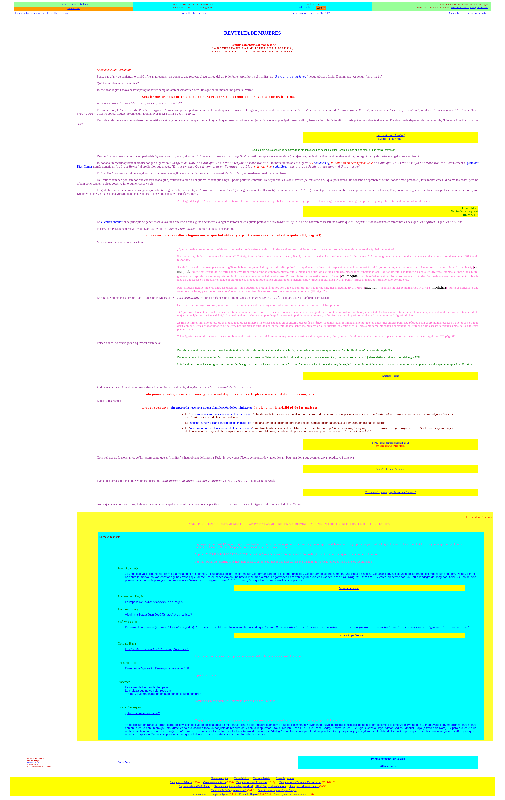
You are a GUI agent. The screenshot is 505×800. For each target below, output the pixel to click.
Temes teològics (219, 778)
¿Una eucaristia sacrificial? (142, 713)
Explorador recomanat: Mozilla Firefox (42, 13)
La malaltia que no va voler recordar (148, 690)
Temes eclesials (261, 778)
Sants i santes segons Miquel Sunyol (277, 790)
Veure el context (349, 588)
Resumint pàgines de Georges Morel (233, 786)
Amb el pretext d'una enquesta (290, 794)
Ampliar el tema (390, 375)
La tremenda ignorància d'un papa (146, 687)
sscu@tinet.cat (33, 762)
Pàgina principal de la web (388, 758)
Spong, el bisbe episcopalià (304, 786)
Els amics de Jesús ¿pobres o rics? (229, 790)
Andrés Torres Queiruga (347, 728)
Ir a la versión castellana (74, 4)
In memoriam (199, 794)
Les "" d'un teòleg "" (391, 137)
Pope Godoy (323, 728)
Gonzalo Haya (374, 728)
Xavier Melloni (282, 728)
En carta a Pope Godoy (349, 635)
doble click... (307, 7)
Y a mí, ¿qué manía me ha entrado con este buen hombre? (163, 693)
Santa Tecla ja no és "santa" (390, 469)
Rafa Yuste (172, 728)
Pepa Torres (221, 731)
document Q (321, 163)
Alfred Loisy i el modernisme (270, 786)
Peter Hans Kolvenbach (306, 724)
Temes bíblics (241, 778)
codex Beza (280, 166)
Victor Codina (394, 728)
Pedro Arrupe (399, 731)
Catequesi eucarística (214, 782)
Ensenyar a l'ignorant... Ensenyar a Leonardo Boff (157, 668)
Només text (73, 9)
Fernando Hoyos (248, 794)
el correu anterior (111, 222)
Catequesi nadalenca (181, 782)
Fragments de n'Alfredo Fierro (194, 786)
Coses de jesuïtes (285, 778)
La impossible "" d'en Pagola (154, 602)
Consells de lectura (193, 13)
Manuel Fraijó (413, 728)
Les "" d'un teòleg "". (157, 649)
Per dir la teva (124, 762)
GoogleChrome (479, 7)
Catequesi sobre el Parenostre (251, 782)
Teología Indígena (218, 794)
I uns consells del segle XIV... (312, 13)
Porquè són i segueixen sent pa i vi (390, 442)
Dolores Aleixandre (244, 731)
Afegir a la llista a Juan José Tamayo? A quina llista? (158, 614)
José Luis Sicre (303, 728)
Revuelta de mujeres (290, 76)
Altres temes (388, 766)
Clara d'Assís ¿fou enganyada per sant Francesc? (390, 492)
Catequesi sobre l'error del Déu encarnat (300, 782)
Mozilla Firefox (460, 7)
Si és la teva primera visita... (469, 13)
